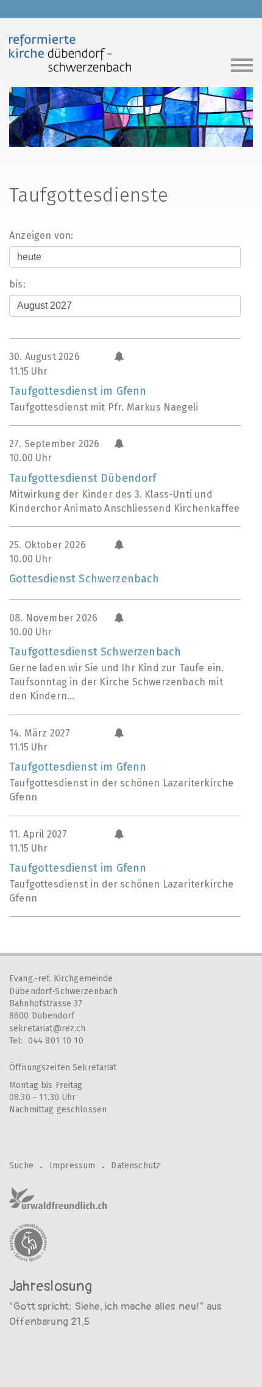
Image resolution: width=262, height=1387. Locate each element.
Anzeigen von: (41, 235)
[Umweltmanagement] (28, 1243)
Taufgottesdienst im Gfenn (78, 391)
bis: (17, 284)
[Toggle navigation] (242, 63)
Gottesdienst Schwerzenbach (84, 578)
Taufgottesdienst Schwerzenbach (95, 651)
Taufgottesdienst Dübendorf (83, 478)
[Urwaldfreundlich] (58, 1198)
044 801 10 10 (55, 1041)
